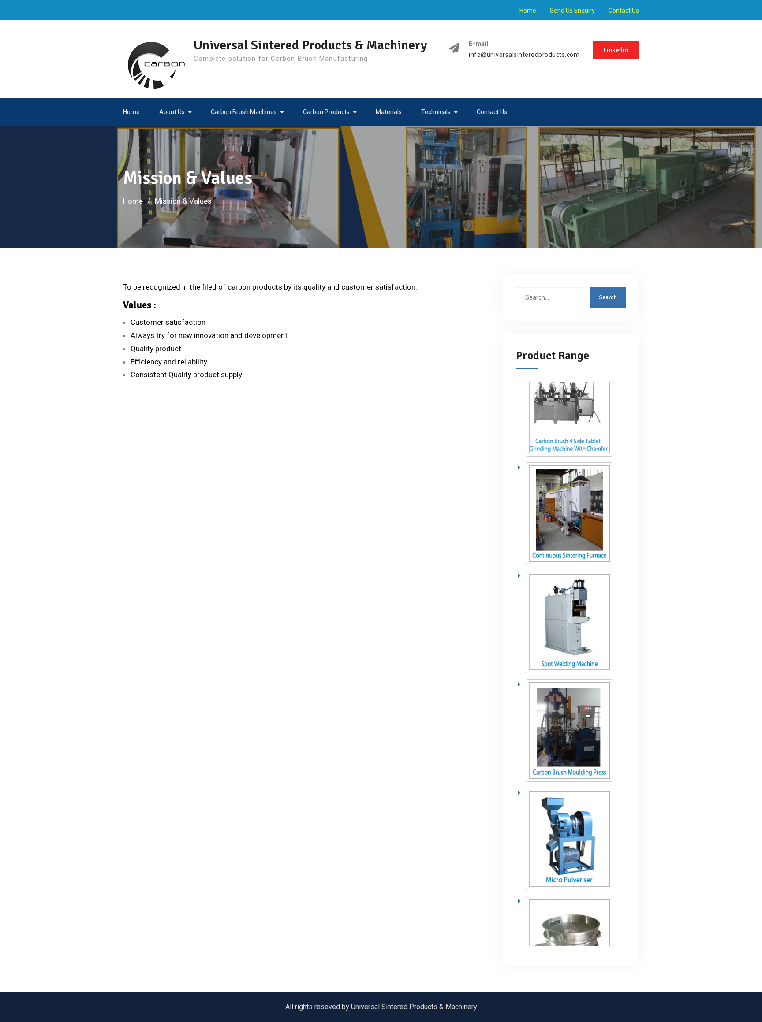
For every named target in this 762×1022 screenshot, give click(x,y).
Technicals (436, 111)
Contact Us (624, 10)
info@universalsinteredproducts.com (524, 54)
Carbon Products (326, 111)
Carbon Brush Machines (244, 111)
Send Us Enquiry (572, 10)
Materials (389, 111)
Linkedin (616, 50)
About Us (172, 111)
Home (527, 10)
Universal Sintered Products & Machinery (310, 45)
